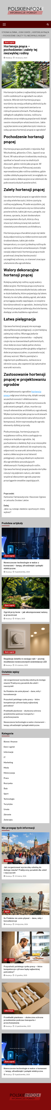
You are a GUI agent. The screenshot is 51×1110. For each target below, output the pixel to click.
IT (4, 757)
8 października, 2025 (22, 572)
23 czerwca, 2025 (21, 665)
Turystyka (8, 804)
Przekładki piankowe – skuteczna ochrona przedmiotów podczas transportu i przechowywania (22, 714)
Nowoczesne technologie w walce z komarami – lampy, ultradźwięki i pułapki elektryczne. (23, 565)
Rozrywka (8, 783)
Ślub (6, 788)
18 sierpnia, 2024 (21, 58)
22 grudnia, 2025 (21, 975)
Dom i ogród (9, 42)
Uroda (6, 809)
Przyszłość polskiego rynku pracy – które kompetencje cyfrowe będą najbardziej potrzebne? (22, 702)
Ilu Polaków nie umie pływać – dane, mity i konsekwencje (22, 692)
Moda (6, 767)
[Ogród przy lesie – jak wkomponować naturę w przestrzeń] (25, 593)
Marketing (8, 762)
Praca (6, 778)
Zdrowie (7, 814)
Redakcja (9, 58)
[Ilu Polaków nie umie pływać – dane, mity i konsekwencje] (25, 899)
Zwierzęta (8, 820)
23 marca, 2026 (20, 876)
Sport (6, 793)
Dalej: (24, 508)
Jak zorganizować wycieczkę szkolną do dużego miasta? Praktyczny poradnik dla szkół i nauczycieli (25, 683)
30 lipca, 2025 (20, 619)
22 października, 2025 (23, 1026)
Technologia (9, 799)
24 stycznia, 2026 (21, 924)
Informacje (8, 752)
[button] (4, 24)
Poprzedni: (25, 496)
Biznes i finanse (10, 741)
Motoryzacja (9, 773)
